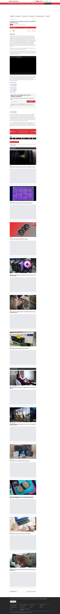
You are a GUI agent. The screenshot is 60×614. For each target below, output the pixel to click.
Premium (46, 3)
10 (20, 131)
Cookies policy (42, 605)
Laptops (29, 3)
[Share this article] (10, 31)
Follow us (30, 30)
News (26, 3)
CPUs (15, 3)
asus (11, 138)
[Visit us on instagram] (38, 1)
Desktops (32, 3)
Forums (50, 3)
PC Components (22, 3)
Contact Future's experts (23, 605)
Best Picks (12, 3)
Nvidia (14, 138)
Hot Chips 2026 (17, 16)
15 (19, 132)
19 (26, 132)
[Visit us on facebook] (36, 1)
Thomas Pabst (16, 24)
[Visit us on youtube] (40, 1)
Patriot (31, 138)
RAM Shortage (32, 16)
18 (24, 132)
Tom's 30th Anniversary (40, 16)
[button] (49, 1)
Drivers (34, 138)
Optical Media (18, 138)
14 (27, 131)
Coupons (41, 3)
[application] (23, 65)
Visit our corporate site (43, 598)
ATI (22, 138)
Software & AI (37, 3)
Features (11, 24)
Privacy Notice (12, 104)
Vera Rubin (47, 16)
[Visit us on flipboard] (41, 1)
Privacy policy (32, 605)
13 (25, 131)
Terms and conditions (13, 605)
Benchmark (26, 138)
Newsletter (34, 30)
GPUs (18, 3)
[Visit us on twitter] (37, 1)
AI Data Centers (24, 16)
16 (21, 132)
